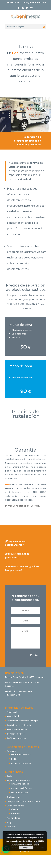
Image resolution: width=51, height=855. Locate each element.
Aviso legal (12, 712)
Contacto (11, 826)
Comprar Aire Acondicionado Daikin (23, 801)
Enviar (34, 655)
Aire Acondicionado (20, 783)
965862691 (15, 694)
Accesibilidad (13, 716)
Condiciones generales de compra (22, 720)
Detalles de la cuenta (20, 754)
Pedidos (15, 758)
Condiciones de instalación (19, 725)
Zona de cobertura (15, 805)
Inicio (9, 776)
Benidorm (15, 813)
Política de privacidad (16, 738)
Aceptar (26, 847)
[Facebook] (19, 8)
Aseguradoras (13, 818)
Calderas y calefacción (21, 788)
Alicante (14, 809)
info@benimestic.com (22, 691)
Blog (9, 822)
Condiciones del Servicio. (26, 505)
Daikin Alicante (14, 797)
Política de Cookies (16, 733)
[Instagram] (23, 8)
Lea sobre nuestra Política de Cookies (25, 844)
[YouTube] (31, 8)
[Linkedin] (27, 8)
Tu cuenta (11, 751)
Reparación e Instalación (18, 780)
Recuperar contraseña (21, 763)
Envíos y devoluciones (17, 729)
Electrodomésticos (19, 792)
